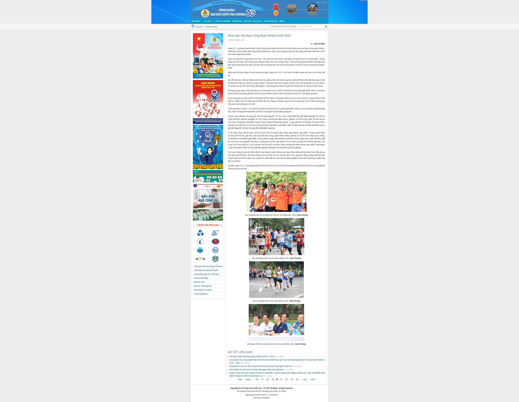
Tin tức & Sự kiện (222, 21)
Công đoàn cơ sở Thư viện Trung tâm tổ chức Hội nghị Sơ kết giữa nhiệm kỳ (260, 366)
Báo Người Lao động (203, 290)
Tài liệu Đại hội (270, 21)
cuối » (313, 379)
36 (257, 379)
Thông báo (237, 21)
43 (292, 379)
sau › (305, 379)
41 (281, 379)
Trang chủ (199, 27)
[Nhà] (259, 9)
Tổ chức (208, 21)
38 (268, 379)
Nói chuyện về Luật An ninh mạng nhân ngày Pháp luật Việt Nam (256, 369)
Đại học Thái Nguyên (203, 286)
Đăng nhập (323, 2)
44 (297, 379)
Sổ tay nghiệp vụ (201, 294)
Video (281, 21)
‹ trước (248, 379)
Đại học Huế (199, 282)
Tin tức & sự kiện (211, 27)
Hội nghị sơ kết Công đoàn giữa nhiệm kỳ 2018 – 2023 (251, 356)
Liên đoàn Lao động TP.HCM (206, 270)
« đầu (239, 379)
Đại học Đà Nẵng (201, 278)
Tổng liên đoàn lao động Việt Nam (208, 266)
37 (262, 379)
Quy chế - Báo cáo (252, 21)
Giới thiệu (196, 21)
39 (273, 379)
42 (286, 379)
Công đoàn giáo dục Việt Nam (206, 274)
